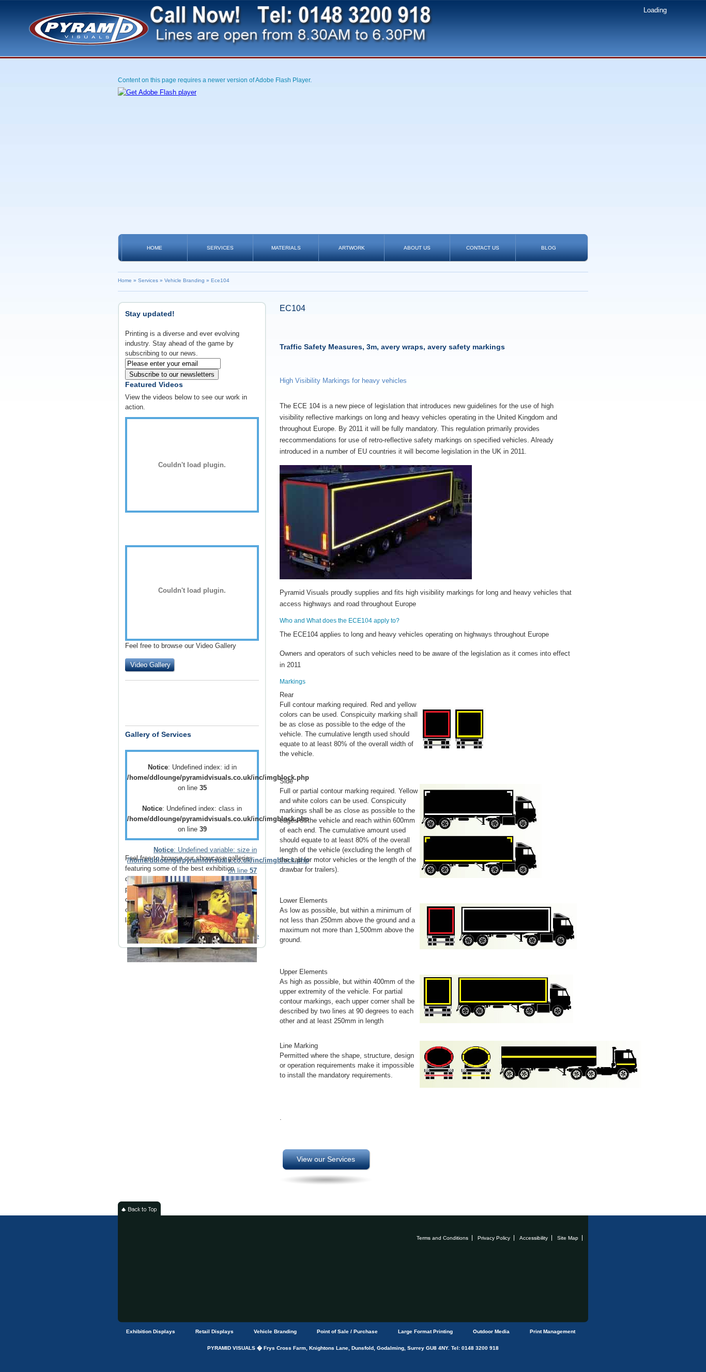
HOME (154, 248)
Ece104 (220, 280)
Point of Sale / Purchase (347, 1331)
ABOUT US (417, 248)
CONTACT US (482, 248)
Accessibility (533, 1238)
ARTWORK (352, 248)
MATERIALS (286, 248)
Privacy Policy (494, 1238)
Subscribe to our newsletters (171, 374)
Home (125, 280)
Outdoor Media (491, 1331)
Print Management (552, 1331)
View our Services (326, 1159)
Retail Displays (214, 1331)
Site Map (567, 1238)
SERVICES (220, 248)
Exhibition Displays (150, 1331)
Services (148, 280)
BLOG (548, 248)
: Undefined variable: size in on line (192, 860)
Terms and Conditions (442, 1238)
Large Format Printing (425, 1331)
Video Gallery (150, 665)
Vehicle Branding (184, 280)
